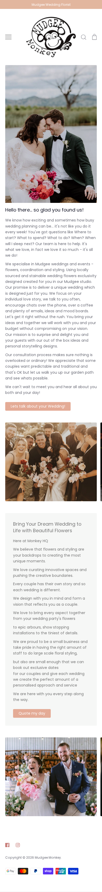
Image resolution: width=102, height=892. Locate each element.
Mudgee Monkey (48, 857)
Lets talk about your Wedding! (38, 406)
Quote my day (32, 713)
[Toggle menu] (8, 37)
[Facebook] (7, 845)
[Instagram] (18, 845)
